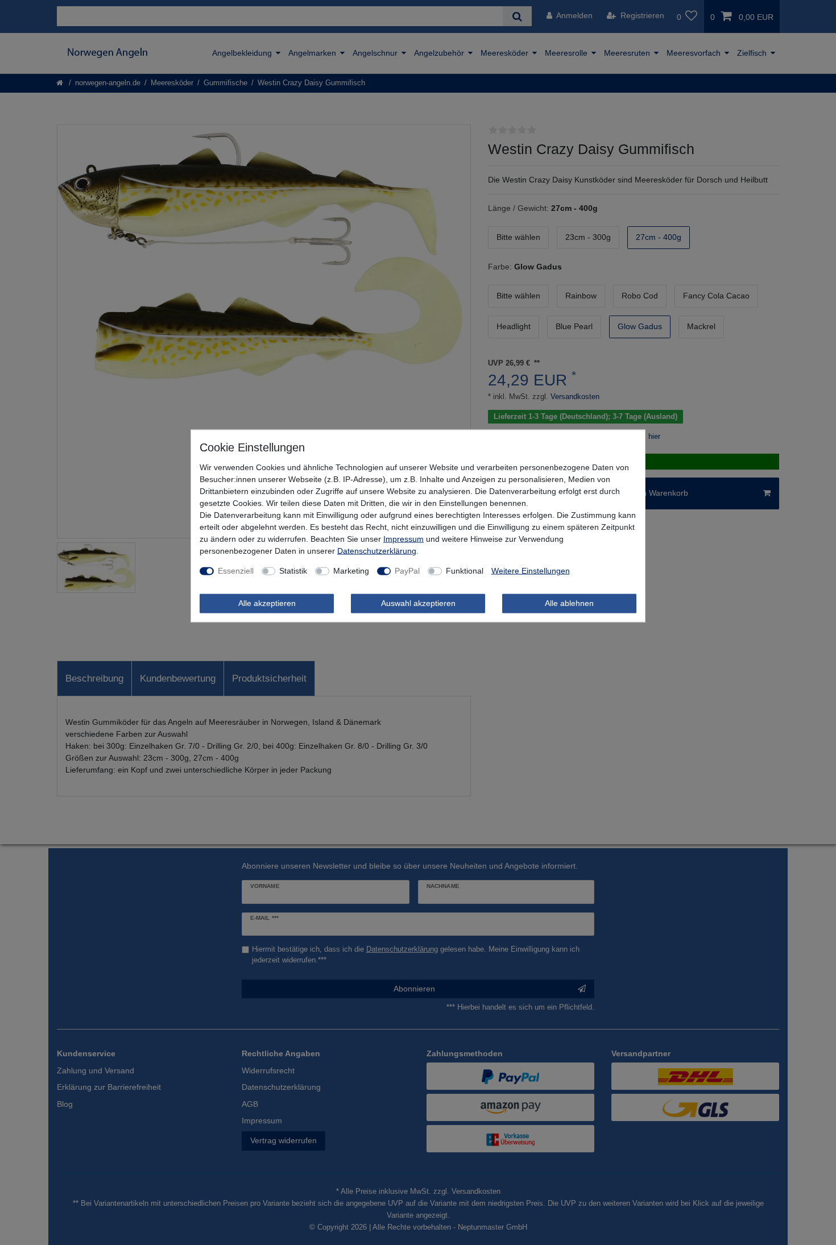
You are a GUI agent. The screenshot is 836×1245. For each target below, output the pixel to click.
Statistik (293, 570)
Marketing (351, 570)
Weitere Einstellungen (530, 570)
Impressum (403, 538)
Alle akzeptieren (267, 603)
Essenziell (236, 570)
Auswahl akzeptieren (418, 603)
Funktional (464, 570)
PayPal (407, 570)
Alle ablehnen (569, 603)
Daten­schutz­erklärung (376, 550)
